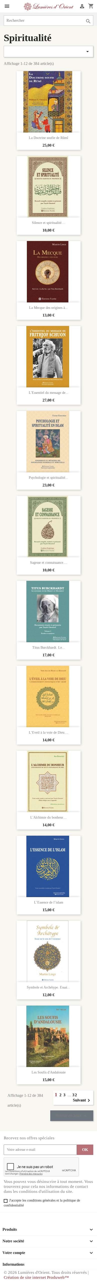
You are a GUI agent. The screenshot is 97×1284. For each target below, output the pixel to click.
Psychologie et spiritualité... (48, 478)
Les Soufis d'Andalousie (49, 1072)
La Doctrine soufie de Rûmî (48, 138)
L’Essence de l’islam (48, 902)
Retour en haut (71, 1116)
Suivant (82, 1100)
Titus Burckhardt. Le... (48, 647)
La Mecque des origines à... (48, 308)
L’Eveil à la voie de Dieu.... (48, 732)
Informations (13, 1264)
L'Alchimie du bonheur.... (48, 817)
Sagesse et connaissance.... (48, 562)
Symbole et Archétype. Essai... (48, 987)
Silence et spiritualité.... (48, 223)
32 (74, 1095)
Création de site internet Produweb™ (36, 1277)
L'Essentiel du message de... (48, 393)
